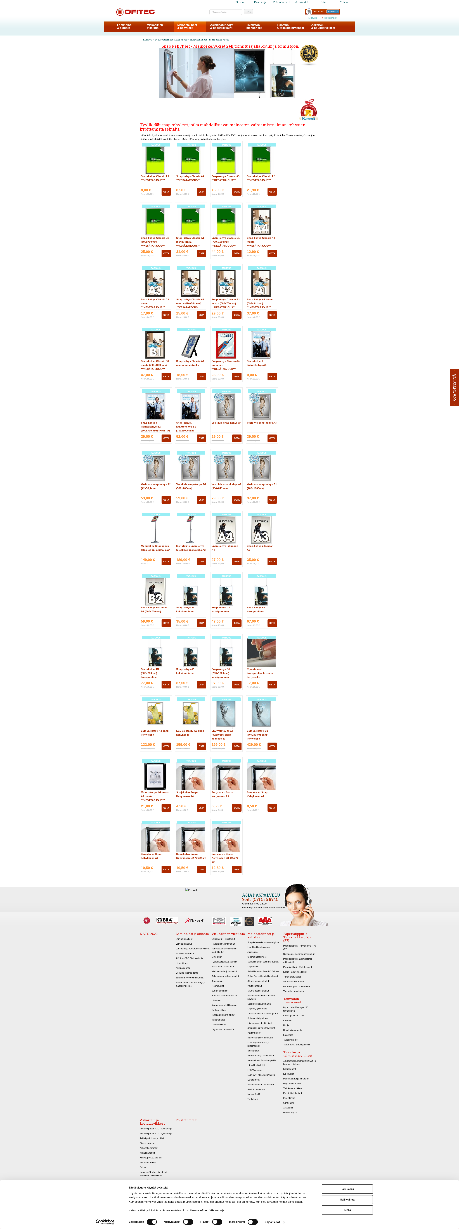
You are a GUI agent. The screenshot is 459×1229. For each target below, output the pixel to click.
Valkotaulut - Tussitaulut (223, 939)
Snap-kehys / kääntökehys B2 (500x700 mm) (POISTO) (155, 426)
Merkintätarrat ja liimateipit (296, 1078)
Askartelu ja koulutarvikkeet (152, 1121)
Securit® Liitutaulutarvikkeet (261, 1028)
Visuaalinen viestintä (228, 934)
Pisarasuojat (218, 986)
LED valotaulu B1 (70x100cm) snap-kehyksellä (258, 734)
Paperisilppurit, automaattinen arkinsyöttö (298, 961)
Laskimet (287, 1020)
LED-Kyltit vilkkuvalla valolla (261, 1075)
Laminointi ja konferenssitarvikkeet (192, 948)
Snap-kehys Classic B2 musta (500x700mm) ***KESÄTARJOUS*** (226, 303)
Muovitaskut (289, 1098)
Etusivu (240, 2)
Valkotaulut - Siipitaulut (223, 966)
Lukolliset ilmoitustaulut (258, 947)
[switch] (188, 1222)
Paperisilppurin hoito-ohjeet (296, 986)
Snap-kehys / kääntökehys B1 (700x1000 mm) (186, 426)
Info (323, 2)
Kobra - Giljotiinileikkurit (294, 972)
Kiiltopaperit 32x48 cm (151, 1157)
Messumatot (253, 1051)
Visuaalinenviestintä (155, 26)
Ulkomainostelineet (256, 957)
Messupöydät (254, 1094)
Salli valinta (347, 1199)
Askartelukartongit (148, 1148)
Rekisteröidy (330, 17)
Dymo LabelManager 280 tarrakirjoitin (295, 1009)
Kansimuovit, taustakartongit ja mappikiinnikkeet (190, 984)
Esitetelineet (253, 1080)
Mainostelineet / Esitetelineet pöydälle (261, 997)
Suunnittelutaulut (220, 991)
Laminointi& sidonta (124, 26)
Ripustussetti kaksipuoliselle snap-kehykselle (260, 673)
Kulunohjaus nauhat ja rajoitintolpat (258, 1044)
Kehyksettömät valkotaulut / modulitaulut (225, 950)
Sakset (143, 1167)
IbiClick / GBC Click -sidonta (189, 958)
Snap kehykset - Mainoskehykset (209, 39)
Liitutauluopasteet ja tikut (259, 1023)
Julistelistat (252, 952)
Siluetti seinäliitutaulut (258, 981)
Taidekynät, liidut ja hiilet (152, 1138)
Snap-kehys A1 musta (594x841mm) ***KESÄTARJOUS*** (260, 303)
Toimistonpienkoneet (254, 26)
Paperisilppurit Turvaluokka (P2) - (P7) (297, 937)
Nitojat (286, 1025)
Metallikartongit (147, 1153)
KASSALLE (333, 11)
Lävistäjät (288, 1035)
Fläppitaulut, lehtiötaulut (223, 944)
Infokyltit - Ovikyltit (256, 1065)
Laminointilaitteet (184, 939)
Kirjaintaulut (253, 966)
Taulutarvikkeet (219, 1010)
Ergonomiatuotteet (292, 1083)
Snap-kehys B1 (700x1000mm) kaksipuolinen (221, 673)
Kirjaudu (312, 17)
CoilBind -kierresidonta (187, 973)
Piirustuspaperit (147, 1143)
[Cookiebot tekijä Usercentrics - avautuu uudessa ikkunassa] (105, 1222)
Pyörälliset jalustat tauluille (225, 962)
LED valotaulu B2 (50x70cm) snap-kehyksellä (222, 734)
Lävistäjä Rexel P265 (293, 1015)
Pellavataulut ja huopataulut (225, 976)
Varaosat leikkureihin (293, 981)
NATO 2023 (149, 934)
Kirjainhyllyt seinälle (257, 1008)
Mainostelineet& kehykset (187, 26)
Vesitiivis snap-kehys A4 (226, 422)
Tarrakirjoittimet (290, 1040)
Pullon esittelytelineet (257, 1018)
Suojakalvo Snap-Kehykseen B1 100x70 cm (225, 858)
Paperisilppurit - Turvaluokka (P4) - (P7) (300, 947)
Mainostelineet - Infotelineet (260, 1084)
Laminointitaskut (184, 944)
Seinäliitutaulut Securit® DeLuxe (263, 971)
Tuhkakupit (252, 1099)
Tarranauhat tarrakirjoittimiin (297, 1044)
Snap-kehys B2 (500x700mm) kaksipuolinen (150, 673)
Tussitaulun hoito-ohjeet (223, 1015)
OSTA (166, 192)
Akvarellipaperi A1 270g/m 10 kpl (156, 1133)
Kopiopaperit (289, 1069)
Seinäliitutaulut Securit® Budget (262, 962)
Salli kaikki (347, 1188)
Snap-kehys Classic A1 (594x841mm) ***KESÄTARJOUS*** (190, 241)
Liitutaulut (216, 1000)
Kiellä (347, 1209)
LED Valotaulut (254, 1070)
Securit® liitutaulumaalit (259, 1004)
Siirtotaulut (217, 957)
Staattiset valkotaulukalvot (224, 995)
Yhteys (344, 2)
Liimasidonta (182, 963)
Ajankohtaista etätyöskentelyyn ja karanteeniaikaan (299, 1062)
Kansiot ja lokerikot (292, 1093)
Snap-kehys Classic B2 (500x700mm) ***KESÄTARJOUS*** (155, 241)
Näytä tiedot (272, 1221)
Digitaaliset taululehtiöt (223, 1029)
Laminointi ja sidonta (192, 934)
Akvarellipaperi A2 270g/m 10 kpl (156, 1128)
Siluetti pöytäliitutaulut (258, 991)
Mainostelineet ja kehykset (171, 39)
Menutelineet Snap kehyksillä (261, 1060)
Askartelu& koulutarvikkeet (323, 26)
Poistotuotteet (281, 2)
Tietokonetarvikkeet (292, 1088)
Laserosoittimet (219, 1024)
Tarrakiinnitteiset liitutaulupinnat (262, 1013)
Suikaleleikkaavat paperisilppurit (299, 954)
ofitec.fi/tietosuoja (212, 1210)
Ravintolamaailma (256, 1089)
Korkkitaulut (217, 981)
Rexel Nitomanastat (292, 1030)
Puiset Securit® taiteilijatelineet (262, 976)
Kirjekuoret (288, 1074)
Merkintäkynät (290, 1112)
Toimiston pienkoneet (292, 1000)
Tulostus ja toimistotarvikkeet (297, 1053)
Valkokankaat (218, 1020)
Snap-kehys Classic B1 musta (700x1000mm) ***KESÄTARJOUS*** (155, 365)
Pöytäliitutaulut (254, 986)
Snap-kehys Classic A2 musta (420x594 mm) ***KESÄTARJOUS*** (190, 303)
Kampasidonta (183, 968)
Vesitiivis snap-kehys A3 (262, 422)
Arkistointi (288, 1107)
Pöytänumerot (254, 1033)
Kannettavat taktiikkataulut (224, 1005)
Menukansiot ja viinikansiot (260, 1055)
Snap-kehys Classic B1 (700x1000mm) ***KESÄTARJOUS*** (226, 241)
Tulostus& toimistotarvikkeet (290, 26)
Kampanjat (260, 2)
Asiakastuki (302, 2)
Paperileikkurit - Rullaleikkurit (297, 967)
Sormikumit (288, 1103)
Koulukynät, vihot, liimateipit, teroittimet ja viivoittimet (153, 1174)
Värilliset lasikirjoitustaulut (224, 971)
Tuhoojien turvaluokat (293, 991)
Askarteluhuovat (148, 1162)
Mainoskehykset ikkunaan (260, 1037)
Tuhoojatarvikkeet (292, 977)
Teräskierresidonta (185, 953)
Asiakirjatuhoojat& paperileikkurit (221, 26)
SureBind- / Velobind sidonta (190, 977)
